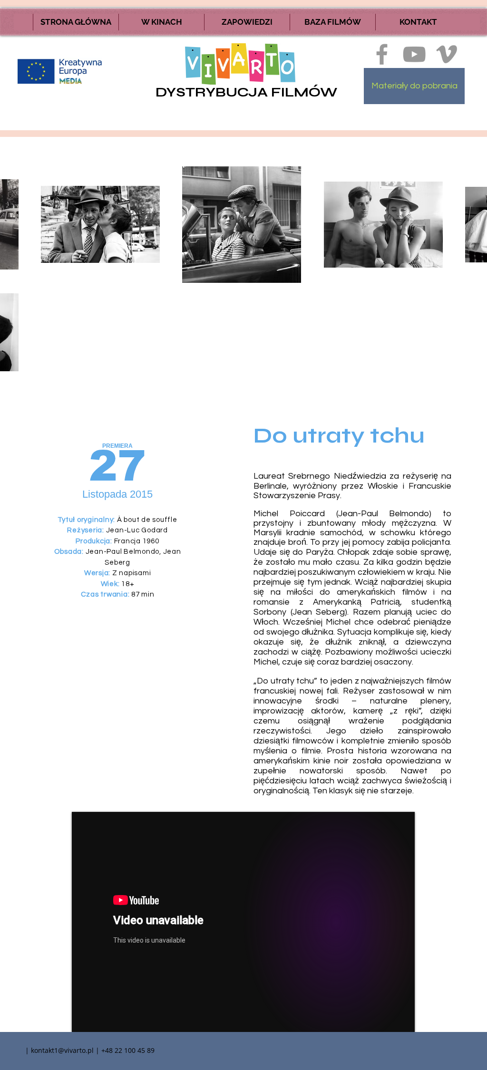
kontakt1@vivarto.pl (62, 1050)
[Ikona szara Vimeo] (446, 54)
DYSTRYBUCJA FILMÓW (246, 92)
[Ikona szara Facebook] (382, 54)
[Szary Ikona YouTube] (414, 54)
